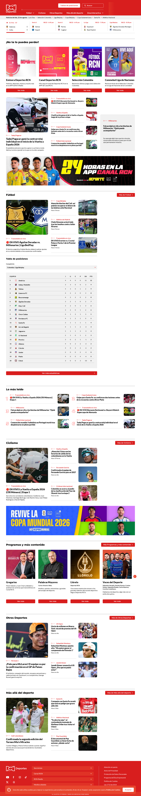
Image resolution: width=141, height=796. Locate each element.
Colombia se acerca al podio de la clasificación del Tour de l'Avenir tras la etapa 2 (63, 491)
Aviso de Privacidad (111, 771)
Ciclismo (42, 13)
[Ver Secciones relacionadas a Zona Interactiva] (103, 13)
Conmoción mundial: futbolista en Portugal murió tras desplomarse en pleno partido (67, 144)
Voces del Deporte (113, 582)
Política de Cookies (113, 790)
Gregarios (11, 582)
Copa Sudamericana (84, 17)
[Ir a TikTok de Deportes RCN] (26, 778)
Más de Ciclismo (124, 443)
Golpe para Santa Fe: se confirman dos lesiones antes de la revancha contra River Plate (67, 131)
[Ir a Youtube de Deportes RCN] (7, 778)
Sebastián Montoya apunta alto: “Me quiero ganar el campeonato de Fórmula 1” (62, 648)
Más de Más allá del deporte (119, 693)
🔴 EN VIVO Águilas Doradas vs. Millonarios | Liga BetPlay (23, 244)
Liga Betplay (58, 17)
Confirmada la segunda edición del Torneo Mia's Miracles (24, 740)
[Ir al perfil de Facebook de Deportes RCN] (13, 778)
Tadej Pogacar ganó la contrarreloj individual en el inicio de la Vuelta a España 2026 (25, 141)
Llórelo (74, 582)
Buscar (89, 5)
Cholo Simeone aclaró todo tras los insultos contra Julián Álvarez (63, 224)
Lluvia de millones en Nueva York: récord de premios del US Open (63, 628)
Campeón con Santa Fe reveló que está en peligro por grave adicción (63, 703)
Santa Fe (97, 17)
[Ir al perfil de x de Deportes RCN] (7, 783)
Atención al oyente (110, 767)
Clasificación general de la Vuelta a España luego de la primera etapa (67, 116)
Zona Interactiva (94, 13)
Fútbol (29, 13)
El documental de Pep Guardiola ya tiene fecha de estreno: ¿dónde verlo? (62, 740)
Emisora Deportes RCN (18, 80)
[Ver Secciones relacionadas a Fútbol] (33, 13)
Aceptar (128, 790)
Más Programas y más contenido (117, 545)
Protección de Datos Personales (115, 774)
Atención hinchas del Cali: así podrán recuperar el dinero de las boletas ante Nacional (63, 205)
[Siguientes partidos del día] (133, 26)
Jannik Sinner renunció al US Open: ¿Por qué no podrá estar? (62, 667)
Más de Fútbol (125, 195)
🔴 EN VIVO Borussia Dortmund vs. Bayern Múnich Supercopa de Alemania (67, 102)
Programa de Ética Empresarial (115, 778)
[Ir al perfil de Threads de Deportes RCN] (14, 783)
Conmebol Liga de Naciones (119, 80)
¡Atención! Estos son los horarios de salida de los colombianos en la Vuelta (61, 453)
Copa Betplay (70, 17)
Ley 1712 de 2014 (110, 785)
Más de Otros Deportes (121, 618)
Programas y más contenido (25, 544)
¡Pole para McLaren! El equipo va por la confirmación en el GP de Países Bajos (26, 667)
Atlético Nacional (109, 17)
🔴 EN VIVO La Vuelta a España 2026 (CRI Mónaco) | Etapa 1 (25, 491)
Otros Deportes (56, 13)
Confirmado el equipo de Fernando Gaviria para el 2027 (63, 471)
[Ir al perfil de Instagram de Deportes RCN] (20, 778)
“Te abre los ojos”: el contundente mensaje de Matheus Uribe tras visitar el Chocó (63, 723)
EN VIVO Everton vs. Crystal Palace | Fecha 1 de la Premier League (63, 243)
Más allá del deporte (75, 13)
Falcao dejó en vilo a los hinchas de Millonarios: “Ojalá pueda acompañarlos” (117, 128)
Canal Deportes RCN (50, 80)
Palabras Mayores (48, 582)
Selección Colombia (44, 17)
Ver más (21, 90)
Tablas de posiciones (69, 5)
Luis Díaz (31, 17)
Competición (10, 264)
